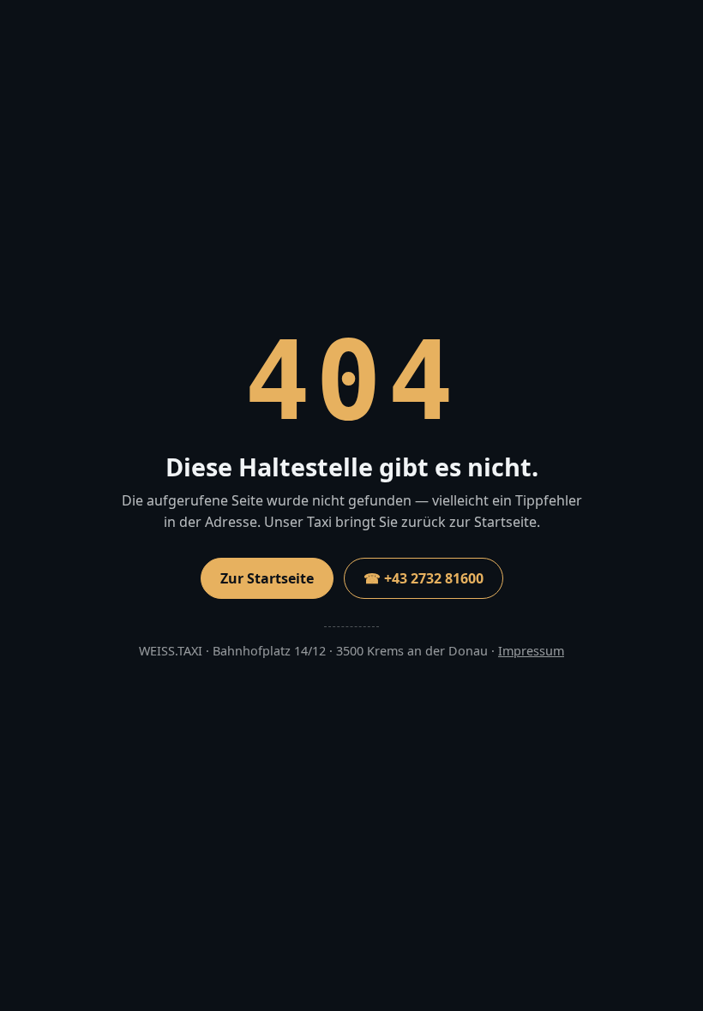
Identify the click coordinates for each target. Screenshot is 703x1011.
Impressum (531, 651)
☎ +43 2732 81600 (424, 578)
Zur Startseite (267, 578)
